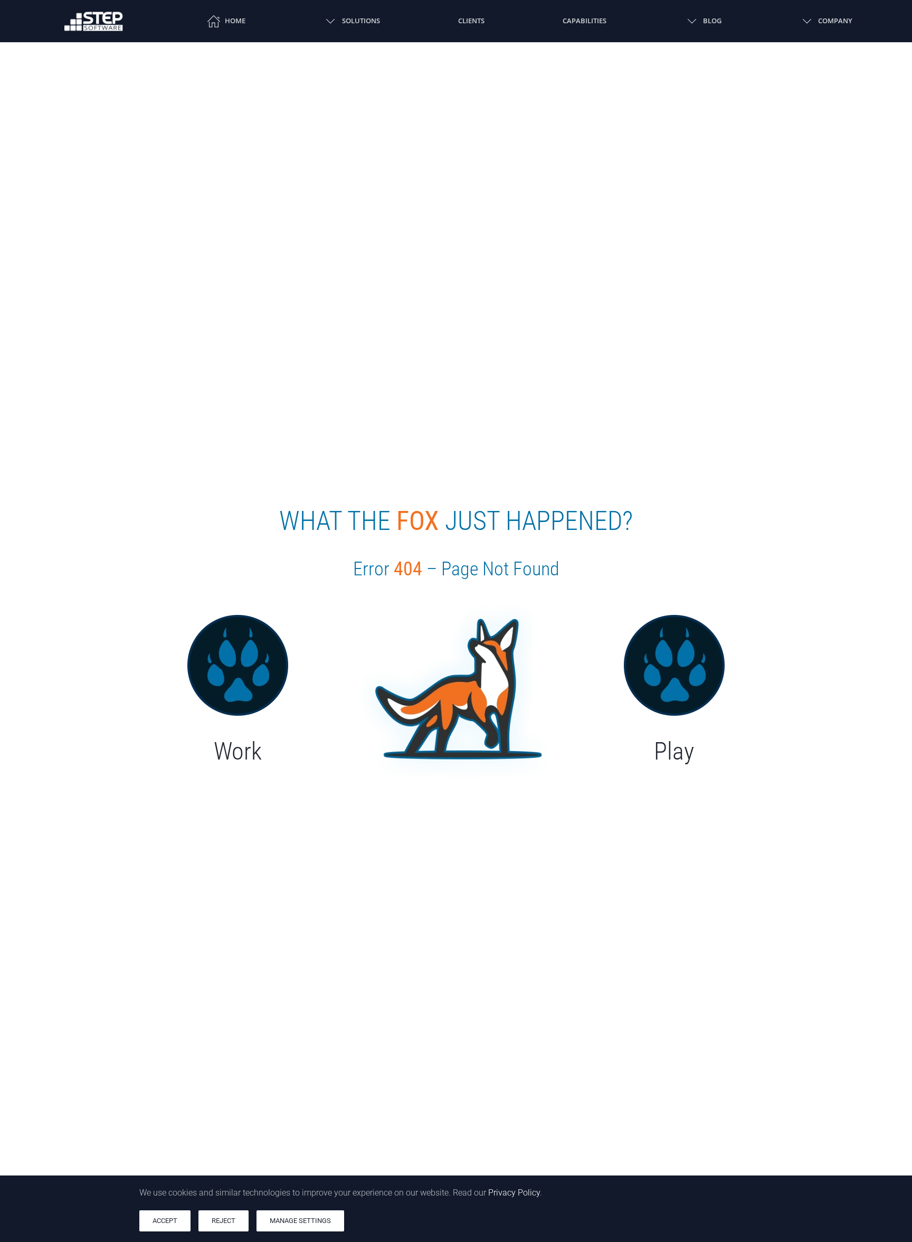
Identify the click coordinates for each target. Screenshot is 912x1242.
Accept (165, 1221)
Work (238, 751)
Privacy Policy (514, 1193)
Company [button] (835, 20)
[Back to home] (94, 21)
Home (235, 20)
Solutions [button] (360, 20)
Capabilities (584, 20)
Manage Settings (300, 1221)
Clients (471, 20)
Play (674, 751)
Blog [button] (712, 20)
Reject (223, 1221)
